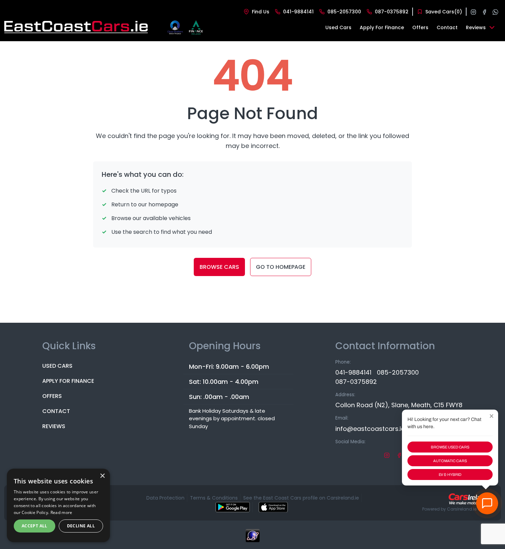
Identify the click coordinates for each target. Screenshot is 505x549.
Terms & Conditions (214, 497)
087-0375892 (356, 381)
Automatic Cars (450, 461)
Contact (56, 411)
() (443, 11)
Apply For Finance (68, 381)
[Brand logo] (175, 27)
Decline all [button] (81, 526)
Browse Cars (219, 267)
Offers (52, 396)
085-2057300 (398, 372)
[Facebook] (484, 12)
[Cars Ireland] (471, 498)
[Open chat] (487, 503)
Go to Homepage (280, 267)
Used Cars (57, 366)
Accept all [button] (34, 526)
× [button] (102, 476)
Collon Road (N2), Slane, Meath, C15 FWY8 (398, 405)
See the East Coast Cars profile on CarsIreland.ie (301, 497)
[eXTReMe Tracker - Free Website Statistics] (252, 539)
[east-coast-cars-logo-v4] (76, 27)
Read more (61, 512)
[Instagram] (473, 12)
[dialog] (58, 505)
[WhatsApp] (495, 12)
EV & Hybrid (450, 474)
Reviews (53, 426)
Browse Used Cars (450, 447)
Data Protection (165, 497)
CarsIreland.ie (461, 509)
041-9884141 (353, 372)
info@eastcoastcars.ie (370, 428)
